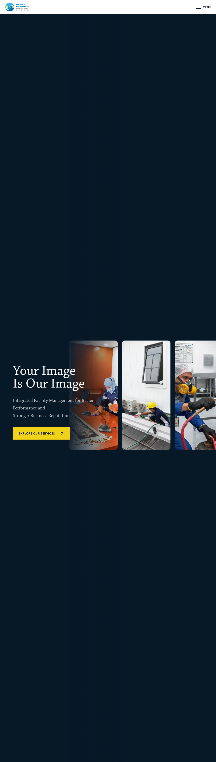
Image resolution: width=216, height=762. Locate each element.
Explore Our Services (37, 433)
